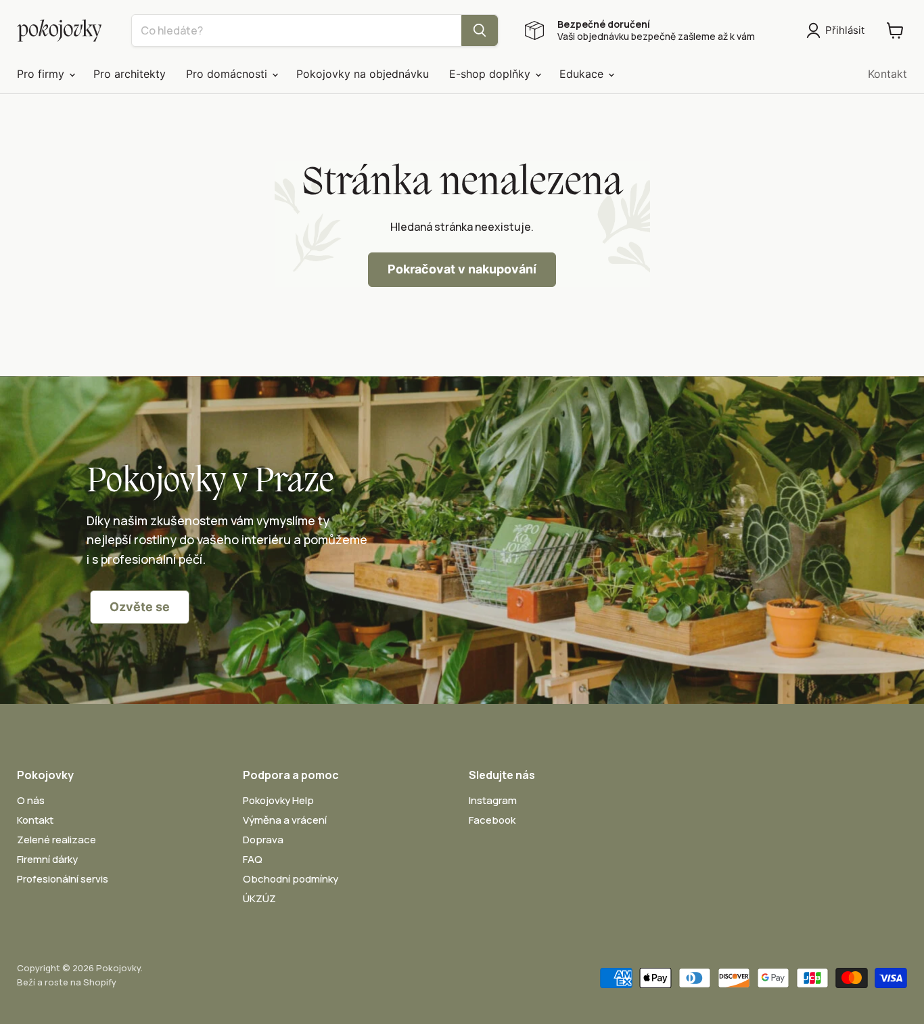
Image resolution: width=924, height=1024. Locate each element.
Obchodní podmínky (290, 879)
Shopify (99, 982)
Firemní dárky (47, 859)
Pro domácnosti (228, 74)
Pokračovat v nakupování (462, 269)
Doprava (263, 839)
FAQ (252, 859)
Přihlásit (844, 30)
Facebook (492, 820)
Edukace (583, 74)
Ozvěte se (140, 607)
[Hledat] (479, 30)
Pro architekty (129, 74)
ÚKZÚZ (259, 898)
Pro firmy (42, 74)
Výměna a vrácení (285, 820)
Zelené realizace (56, 839)
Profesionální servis (62, 879)
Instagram (493, 800)
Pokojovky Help (278, 800)
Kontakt (887, 74)
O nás (31, 800)
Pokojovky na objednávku (362, 74)
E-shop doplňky (491, 74)
